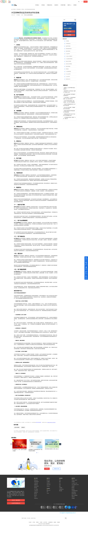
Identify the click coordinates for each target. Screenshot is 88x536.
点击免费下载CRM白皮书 (16, 503)
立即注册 (85, 1)
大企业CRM (68, 76)
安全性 (35, 496)
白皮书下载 (48, 484)
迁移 (60, 484)
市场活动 (48, 486)
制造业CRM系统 (68, 61)
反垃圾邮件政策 (50, 522)
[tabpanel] (19, 445)
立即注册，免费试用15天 (16, 500)
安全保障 (41, 522)
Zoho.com (6, 1)
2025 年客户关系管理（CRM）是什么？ (52, 448)
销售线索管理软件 (69, 48)
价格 (60, 480)
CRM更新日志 (61, 489)
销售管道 (73, 489)
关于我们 (34, 522)
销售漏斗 (73, 487)
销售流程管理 (36, 481)
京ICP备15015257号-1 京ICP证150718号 (53, 525)
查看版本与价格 (56, 468)
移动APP (35, 495)
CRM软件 (73, 486)
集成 (60, 481)
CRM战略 (73, 481)
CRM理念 (22, 9)
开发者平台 (36, 498)
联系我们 (37, 522)
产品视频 (48, 481)
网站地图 (60, 490)
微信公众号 (48, 490)
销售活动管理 (36, 486)
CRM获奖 (60, 487)
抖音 (47, 491)
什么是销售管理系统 (69, 58)
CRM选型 (73, 498)
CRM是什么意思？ (74, 480)
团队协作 (35, 493)
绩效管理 (35, 487)
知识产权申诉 (45, 522)
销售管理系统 (68, 51)
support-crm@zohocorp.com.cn (68, 512)
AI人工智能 (36, 489)
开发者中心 (48, 483)
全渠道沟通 (36, 483)
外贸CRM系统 (16, 38)
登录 (82, 1)
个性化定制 (36, 490)
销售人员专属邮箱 (74, 495)
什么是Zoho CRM (74, 483)
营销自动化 (36, 492)
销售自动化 (36, 480)
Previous (11, 444)
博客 (60, 486)
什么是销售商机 (68, 71)
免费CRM (73, 496)
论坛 (60, 483)
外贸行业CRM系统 (69, 63)
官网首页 (14, 9)
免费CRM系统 (68, 46)
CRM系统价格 (68, 43)
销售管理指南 (68, 66)
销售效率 (23, 427)
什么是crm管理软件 (69, 56)
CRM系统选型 (18, 9)
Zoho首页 (30, 522)
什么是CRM (68, 53)
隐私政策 (58, 522)
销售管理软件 (74, 492)
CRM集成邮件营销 (74, 490)
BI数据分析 (36, 484)
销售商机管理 (74, 493)
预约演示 (69, 34)
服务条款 (55, 522)
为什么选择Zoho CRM (75, 484)
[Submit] (65, 518)
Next (60, 444)
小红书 (48, 493)
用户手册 (48, 480)
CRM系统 (11, 491)
